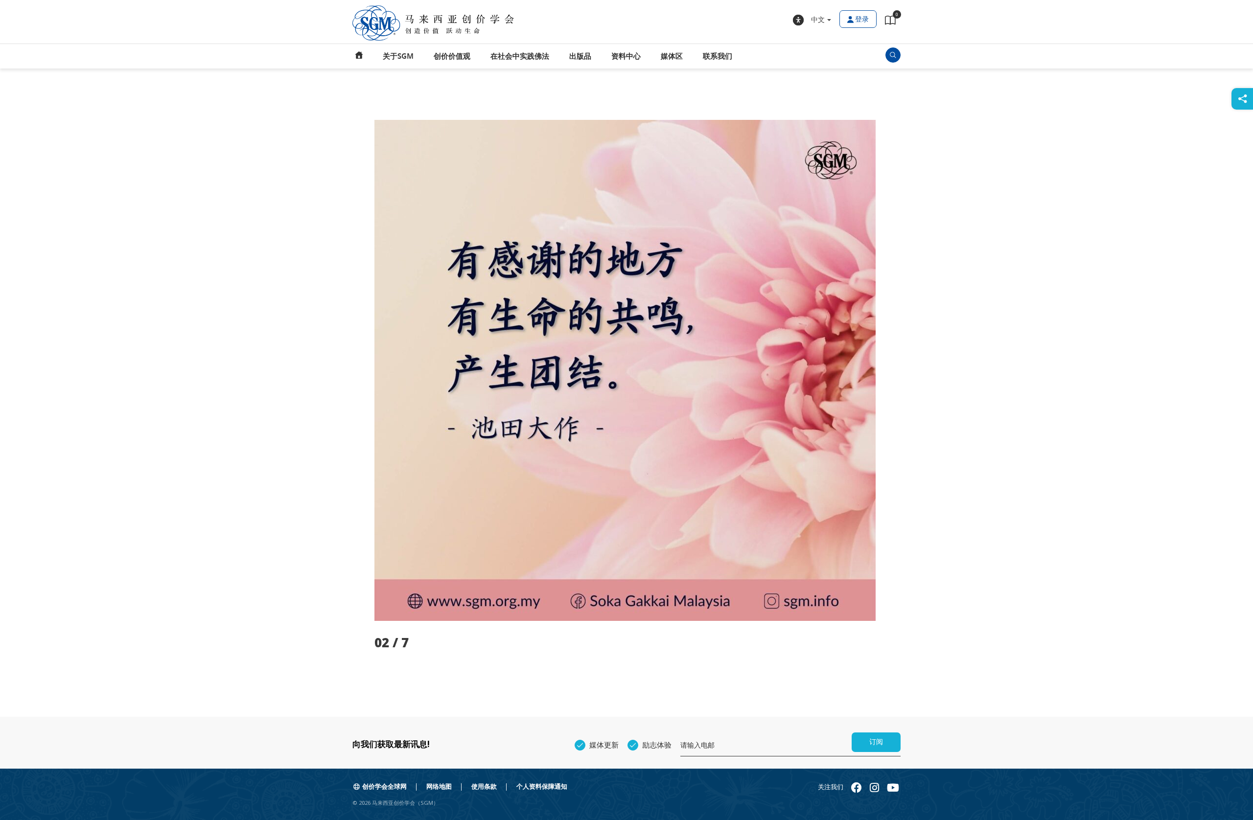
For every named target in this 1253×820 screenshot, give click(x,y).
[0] (890, 22)
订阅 (876, 742)
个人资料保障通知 (541, 786)
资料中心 (626, 56)
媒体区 (672, 56)
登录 (862, 19)
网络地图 (439, 786)
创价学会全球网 (384, 786)
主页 (359, 56)
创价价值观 (452, 56)
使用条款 (484, 786)
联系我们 (717, 56)
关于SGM (398, 56)
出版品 (580, 56)
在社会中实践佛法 (519, 56)
